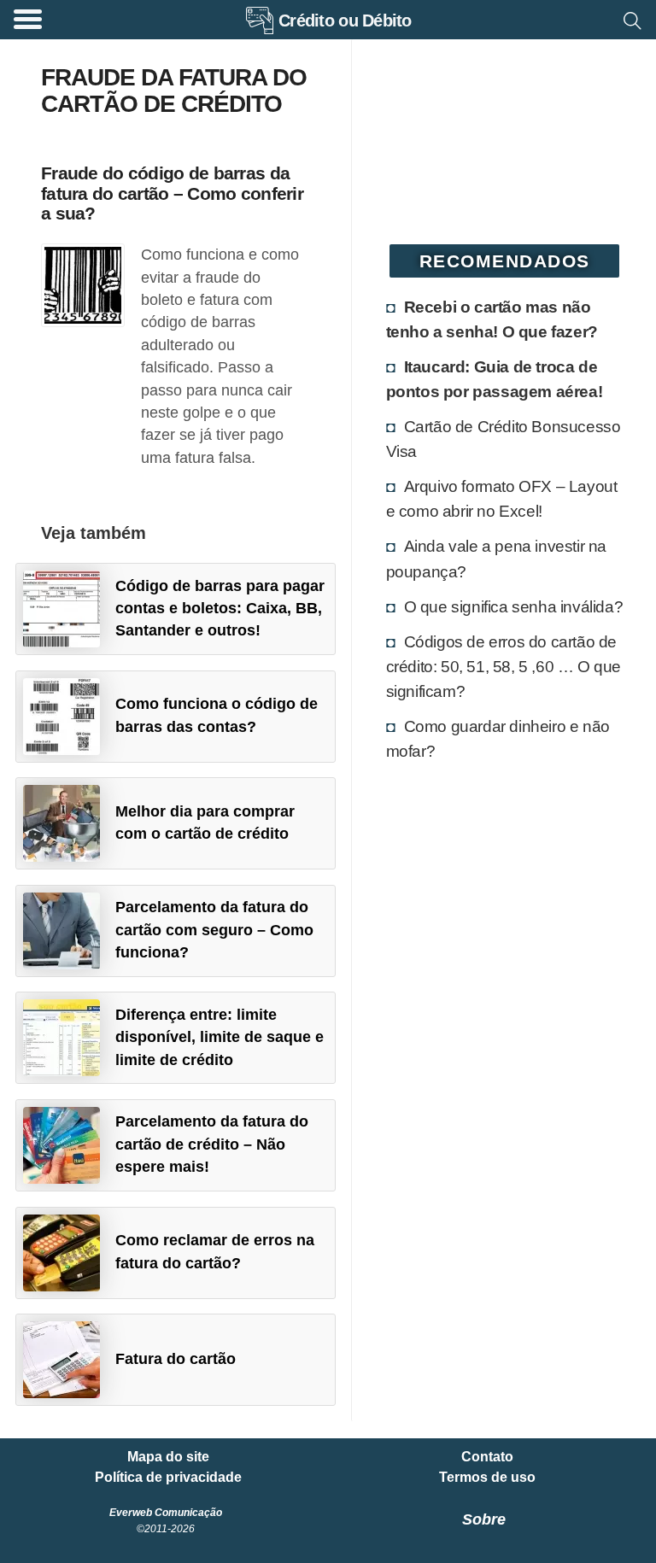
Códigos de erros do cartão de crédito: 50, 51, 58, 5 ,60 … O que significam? (503, 666)
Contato (487, 1457)
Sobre (484, 1519)
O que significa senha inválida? (514, 606)
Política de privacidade (168, 1477)
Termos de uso (487, 1477)
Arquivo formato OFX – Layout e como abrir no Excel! (502, 498)
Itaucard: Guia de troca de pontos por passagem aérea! (494, 379)
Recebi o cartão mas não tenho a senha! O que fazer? (492, 319)
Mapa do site (168, 1457)
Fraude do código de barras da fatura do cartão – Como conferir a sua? (172, 192)
